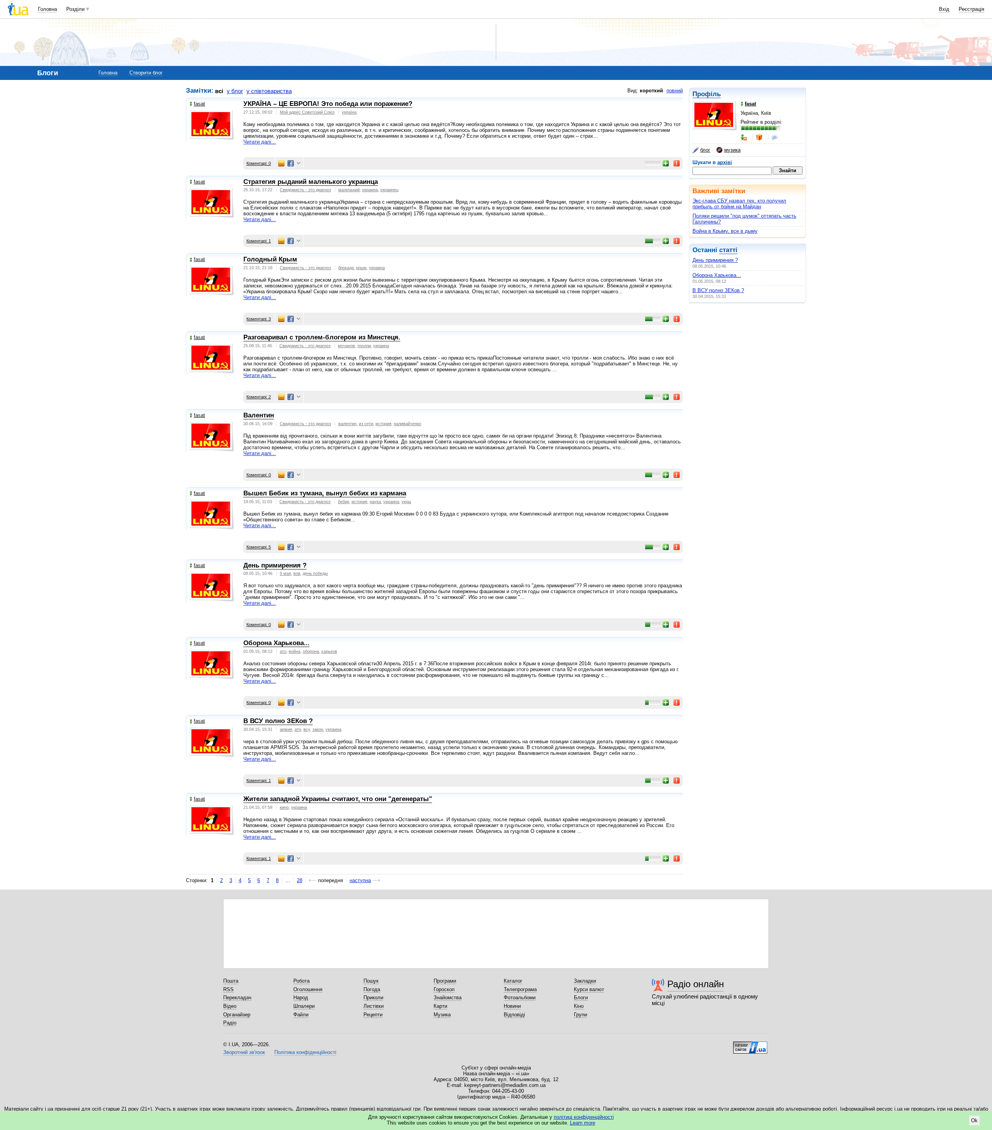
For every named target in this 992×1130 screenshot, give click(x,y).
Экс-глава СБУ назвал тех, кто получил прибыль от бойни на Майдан (739, 203)
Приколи (373, 997)
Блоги (581, 997)
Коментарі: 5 (258, 547)
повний (674, 90)
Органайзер (236, 1015)
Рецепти (372, 1015)
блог (705, 150)
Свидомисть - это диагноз (305, 189)
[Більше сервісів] (298, 163)
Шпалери (304, 1006)
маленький (349, 189)
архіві (724, 162)
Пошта (230, 981)
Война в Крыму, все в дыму (725, 231)
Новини (512, 1006)
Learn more (582, 1123)
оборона (311, 651)
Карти (440, 1006)
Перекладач (237, 997)
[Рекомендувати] (666, 163)
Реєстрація (971, 9)
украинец (389, 189)
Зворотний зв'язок (244, 1052)
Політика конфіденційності (305, 1052)
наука (375, 501)
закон (317, 729)
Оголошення (307, 989)
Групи (580, 1015)
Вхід (944, 9)
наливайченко (407, 423)
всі (219, 91)
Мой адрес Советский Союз (307, 112)
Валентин (258, 415)
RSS (228, 989)
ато (283, 651)
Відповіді (514, 1015)
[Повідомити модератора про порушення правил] (677, 163)
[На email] (281, 163)
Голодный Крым (270, 259)
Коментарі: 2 (258, 397)
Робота (301, 981)
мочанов (346, 345)
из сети (366, 423)
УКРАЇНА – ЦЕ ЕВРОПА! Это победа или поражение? (327, 103)
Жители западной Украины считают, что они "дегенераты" (337, 799)
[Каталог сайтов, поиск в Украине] (750, 1045)
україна (349, 112)
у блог (235, 91)
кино (284, 807)
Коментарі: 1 (258, 241)
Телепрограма (520, 989)
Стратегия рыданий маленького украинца (310, 181)
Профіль (706, 94)
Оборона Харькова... (716, 275)
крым (361, 267)
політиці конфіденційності (584, 1117)
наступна (360, 880)
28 (299, 880)
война (294, 651)
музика (732, 150)
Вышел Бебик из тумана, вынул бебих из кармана (324, 493)
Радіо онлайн (695, 984)
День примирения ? (715, 260)
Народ (300, 997)
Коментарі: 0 (258, 163)
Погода (371, 989)
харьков (329, 651)
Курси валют (589, 989)
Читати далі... (259, 142)
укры (406, 501)
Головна (47, 9)
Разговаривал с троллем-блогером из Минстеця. (321, 337)
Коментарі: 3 (258, 319)
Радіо (229, 1023)
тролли (364, 345)
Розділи (75, 9)
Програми (445, 981)
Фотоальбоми (520, 997)
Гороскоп (444, 989)
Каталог (513, 981)
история (383, 423)
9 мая (285, 573)
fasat (199, 104)
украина (370, 189)
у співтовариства (269, 91)
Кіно (579, 1006)
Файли (300, 1015)
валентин (347, 423)
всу (306, 729)
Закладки (585, 981)
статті (728, 250)
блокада (346, 267)
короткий (651, 90)
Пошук (371, 981)
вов (296, 573)
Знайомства (448, 997)
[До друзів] (744, 137)
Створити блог (146, 73)
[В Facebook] (291, 163)
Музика (442, 1015)
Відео (229, 1006)
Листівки (373, 1006)
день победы (315, 573)
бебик (343, 501)
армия (286, 729)
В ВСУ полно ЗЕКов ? (718, 290)
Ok (974, 1120)
